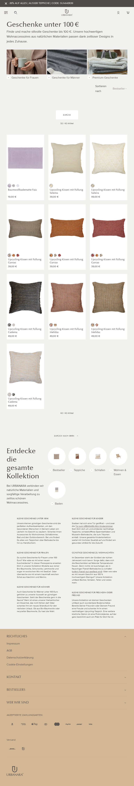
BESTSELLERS (16, 690)
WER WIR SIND (18, 702)
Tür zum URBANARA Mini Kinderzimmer (94, 526)
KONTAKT (14, 677)
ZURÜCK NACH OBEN (64, 436)
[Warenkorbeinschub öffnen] (128, 12)
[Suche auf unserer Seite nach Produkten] (15, 12)
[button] (6, 12)
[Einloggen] (118, 12)
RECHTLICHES (17, 636)
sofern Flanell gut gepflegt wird (87, 571)
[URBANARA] (67, 12)
